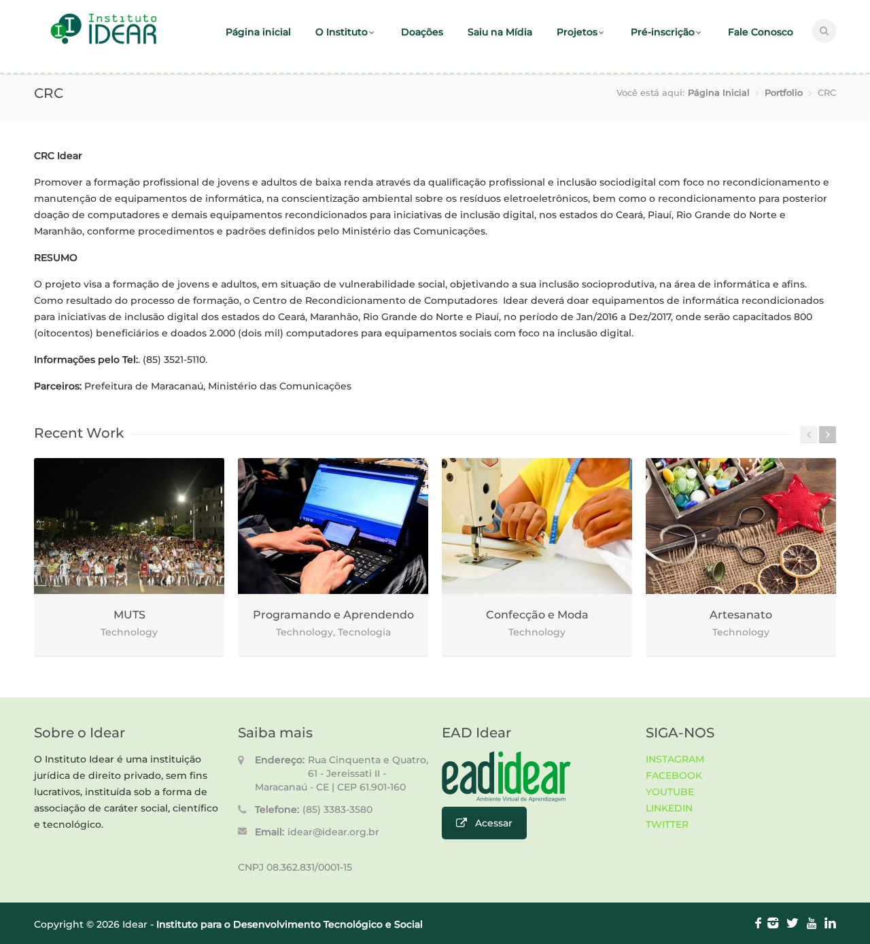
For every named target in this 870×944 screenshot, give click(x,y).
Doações (422, 32)
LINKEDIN (669, 808)
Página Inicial (719, 92)
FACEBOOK (674, 775)
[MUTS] (129, 526)
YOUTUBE (670, 792)
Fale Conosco (760, 32)
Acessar (493, 823)
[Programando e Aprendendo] (333, 526)
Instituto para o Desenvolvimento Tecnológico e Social (289, 924)
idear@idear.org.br (333, 832)
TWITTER (667, 824)
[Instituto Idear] (103, 42)
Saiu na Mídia (500, 32)
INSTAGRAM (675, 759)
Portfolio (784, 92)
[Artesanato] (741, 526)
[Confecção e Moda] (537, 526)
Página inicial (258, 32)
